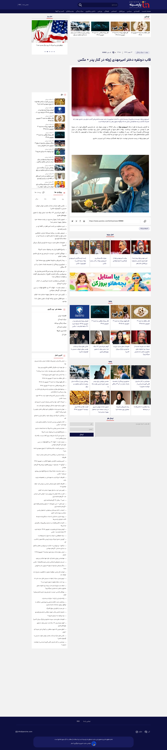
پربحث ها (38, 192)
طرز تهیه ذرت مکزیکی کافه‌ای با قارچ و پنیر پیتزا (51, 367)
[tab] (54, 51)
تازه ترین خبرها (61, 331)
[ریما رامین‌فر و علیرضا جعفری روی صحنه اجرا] (120, 398)
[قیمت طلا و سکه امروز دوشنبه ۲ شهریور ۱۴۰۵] (79, 398)
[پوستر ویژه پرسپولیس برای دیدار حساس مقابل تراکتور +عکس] (60, 159)
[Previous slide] (34, 31)
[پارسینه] (138, 4)
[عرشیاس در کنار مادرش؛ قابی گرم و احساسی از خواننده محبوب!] (141, 372)
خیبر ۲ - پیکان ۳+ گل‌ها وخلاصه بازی (54, 500)
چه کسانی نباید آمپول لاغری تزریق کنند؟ (53, 375)
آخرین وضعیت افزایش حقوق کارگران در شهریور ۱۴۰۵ (49, 461)
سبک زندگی (80, 11)
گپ (149, 732)
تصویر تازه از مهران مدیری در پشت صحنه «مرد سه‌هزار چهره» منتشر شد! (100, 409)
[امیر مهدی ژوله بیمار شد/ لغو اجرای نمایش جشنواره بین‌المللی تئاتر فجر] (141, 247)
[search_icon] (80, 5)
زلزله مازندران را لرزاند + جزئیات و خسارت (53, 598)
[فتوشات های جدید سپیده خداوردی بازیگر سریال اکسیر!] (120, 337)
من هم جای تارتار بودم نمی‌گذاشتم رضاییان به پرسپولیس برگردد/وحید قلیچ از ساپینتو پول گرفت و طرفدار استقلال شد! (49, 274)
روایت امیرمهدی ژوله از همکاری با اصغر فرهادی (120, 259)
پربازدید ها (58, 192)
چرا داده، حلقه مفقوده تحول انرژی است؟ (52, 582)
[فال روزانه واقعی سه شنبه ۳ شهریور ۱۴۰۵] (100, 26)
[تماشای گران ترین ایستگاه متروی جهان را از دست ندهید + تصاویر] (49, 31)
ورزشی (100, 11)
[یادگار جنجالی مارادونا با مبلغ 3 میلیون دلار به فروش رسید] (60, 143)
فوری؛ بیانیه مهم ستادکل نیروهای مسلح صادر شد (50, 406)
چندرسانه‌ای (70, 11)
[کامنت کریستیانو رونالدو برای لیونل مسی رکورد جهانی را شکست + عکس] (60, 184)
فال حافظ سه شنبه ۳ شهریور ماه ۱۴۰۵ (140, 34)
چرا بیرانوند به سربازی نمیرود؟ (44, 151)
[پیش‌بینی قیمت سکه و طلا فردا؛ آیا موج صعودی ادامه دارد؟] (60, 101)
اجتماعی (114, 11)
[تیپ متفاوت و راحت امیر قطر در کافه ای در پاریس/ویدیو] (60, 176)
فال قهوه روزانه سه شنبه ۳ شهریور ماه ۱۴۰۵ (120, 34)
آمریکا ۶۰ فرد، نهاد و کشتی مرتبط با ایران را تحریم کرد (49, 402)
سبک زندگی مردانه (60, 323)
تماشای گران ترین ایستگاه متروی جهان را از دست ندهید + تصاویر (48, 46)
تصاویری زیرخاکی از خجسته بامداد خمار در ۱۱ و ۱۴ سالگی (120, 382)
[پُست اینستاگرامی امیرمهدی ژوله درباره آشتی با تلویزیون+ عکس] (79, 247)
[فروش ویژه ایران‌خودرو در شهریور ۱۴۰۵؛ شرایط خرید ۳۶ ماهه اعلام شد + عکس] (79, 312)
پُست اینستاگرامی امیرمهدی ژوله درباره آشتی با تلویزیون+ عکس (77, 261)
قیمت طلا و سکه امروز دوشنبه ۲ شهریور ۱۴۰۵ (81, 408)
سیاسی (129, 11)
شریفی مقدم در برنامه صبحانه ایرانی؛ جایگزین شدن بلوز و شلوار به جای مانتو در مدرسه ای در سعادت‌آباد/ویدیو (50, 236)
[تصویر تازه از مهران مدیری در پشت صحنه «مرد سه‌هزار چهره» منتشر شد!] (100, 398)
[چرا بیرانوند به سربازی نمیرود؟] (60, 151)
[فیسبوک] (80, 221)
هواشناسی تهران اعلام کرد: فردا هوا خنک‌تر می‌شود (50, 558)
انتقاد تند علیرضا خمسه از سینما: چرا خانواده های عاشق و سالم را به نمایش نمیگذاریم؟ (142, 350)
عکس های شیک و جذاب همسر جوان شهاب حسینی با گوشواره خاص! (79, 349)
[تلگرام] (76, 221)
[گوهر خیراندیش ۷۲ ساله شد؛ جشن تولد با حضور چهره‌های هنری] (100, 337)
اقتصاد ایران (62, 316)
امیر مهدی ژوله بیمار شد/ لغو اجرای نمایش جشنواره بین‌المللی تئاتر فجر (139, 261)
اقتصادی (137, 11)
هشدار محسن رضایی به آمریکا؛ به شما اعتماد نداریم (49, 428)
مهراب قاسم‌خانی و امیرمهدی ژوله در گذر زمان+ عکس (98, 261)
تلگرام (140, 732)
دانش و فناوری (91, 11)
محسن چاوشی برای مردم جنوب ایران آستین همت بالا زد (100, 384)
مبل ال (64, 334)
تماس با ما (26, 5)
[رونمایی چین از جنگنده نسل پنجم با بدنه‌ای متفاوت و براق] (80, 26)
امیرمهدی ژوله (144, 228)
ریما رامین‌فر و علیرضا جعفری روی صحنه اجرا (122, 408)
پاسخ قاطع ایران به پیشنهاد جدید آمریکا (51, 249)
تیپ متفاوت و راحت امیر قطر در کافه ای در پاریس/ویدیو (45, 177)
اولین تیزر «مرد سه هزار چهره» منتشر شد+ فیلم (49, 294)
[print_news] (84, 221)
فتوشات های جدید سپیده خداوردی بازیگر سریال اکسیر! (121, 349)
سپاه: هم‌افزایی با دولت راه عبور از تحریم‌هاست (51, 536)
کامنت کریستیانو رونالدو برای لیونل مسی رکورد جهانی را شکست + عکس (45, 185)
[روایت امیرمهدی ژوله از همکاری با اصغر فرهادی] (120, 247)
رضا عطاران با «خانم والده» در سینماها (142, 408)
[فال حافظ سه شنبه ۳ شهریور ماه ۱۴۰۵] (140, 26)
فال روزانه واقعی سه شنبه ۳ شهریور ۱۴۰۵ (100, 34)
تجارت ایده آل (61, 327)
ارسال (82, 434)
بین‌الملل (122, 11)
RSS (20, 5)
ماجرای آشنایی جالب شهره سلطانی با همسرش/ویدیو (49, 612)
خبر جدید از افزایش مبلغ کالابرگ (55, 608)
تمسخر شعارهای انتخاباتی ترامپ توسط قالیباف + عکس (48, 562)
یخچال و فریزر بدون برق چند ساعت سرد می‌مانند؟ (50, 371)
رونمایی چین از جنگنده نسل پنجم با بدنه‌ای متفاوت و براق (80, 34)
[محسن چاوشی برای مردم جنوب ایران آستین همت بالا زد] (100, 372)
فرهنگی (106, 11)
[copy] (144, 221)
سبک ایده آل (62, 319)
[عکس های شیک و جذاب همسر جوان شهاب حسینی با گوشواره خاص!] (79, 337)
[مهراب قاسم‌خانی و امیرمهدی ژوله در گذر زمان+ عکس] (100, 247)
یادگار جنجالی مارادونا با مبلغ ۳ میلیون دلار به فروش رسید (44, 144)
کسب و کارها (59, 11)
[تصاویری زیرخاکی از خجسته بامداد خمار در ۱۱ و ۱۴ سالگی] (120, 372)
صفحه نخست (146, 11)
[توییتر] (72, 221)
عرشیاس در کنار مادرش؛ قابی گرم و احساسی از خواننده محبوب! (142, 384)
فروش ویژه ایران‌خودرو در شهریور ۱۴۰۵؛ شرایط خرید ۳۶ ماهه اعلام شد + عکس (80, 324)
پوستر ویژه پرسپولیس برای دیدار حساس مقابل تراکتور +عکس (45, 160)
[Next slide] (65, 31)
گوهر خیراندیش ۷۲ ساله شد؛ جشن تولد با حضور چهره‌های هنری (101, 349)
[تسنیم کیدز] (110, 282)
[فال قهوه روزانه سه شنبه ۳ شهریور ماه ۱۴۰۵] (120, 26)
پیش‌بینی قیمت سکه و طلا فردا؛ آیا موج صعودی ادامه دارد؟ (44, 103)
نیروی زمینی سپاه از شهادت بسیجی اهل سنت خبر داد (49, 578)
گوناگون (146, 17)
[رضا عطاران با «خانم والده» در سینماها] (141, 398)
